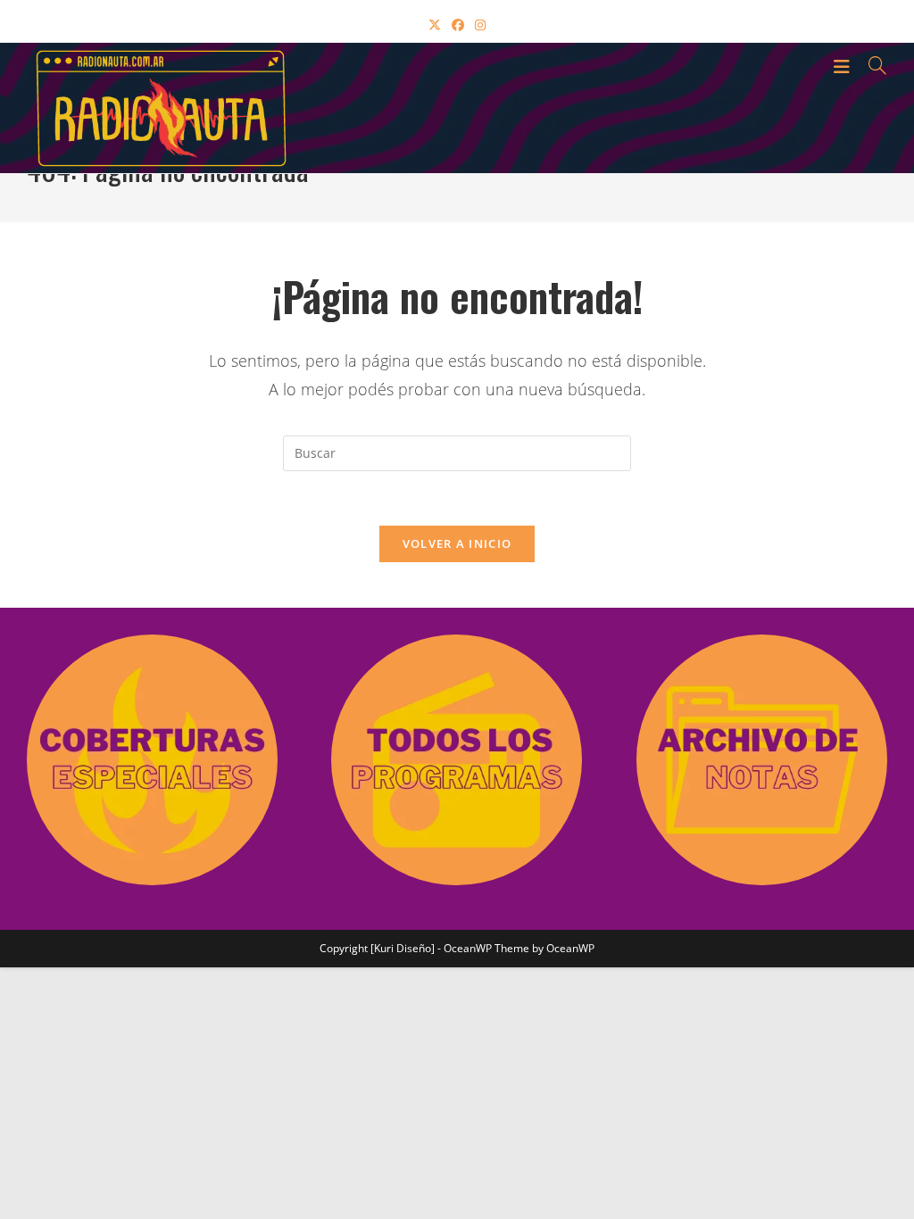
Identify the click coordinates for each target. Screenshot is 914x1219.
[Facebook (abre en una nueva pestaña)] (457, 24)
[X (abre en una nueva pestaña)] (434, 24)
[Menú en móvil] (844, 65)
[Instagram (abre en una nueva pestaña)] (480, 24)
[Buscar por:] (871, 65)
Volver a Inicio (457, 543)
